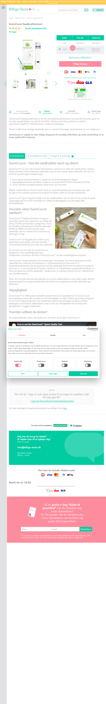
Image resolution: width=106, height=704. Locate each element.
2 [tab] (29, 74)
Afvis (23, 373)
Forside (11, 18)
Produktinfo (17, 155)
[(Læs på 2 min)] (73, 156)
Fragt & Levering (61, 155)
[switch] (41, 365)
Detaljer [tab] (53, 335)
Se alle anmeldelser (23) (35, 28)
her (65, 408)
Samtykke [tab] (22, 335)
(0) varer (99, 10)
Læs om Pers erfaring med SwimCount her (52, 401)
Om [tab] (84, 335)
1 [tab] (26, 74)
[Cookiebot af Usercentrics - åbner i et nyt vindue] (89, 329)
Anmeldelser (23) (37, 155)
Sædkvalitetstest (20, 18)
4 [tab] (36, 74)
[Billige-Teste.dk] (22, 9)
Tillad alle (83, 373)
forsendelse (47, 112)
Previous (6, 83)
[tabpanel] (30, 55)
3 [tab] (32, 74)
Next (55, 83)
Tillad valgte (53, 373)
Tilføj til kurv (80, 63)
